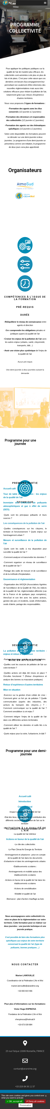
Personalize (25, 1105)
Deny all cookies (36, 1101)
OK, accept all (15, 1101)
